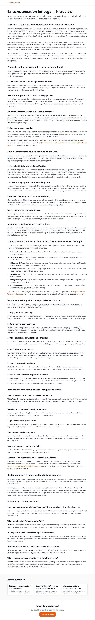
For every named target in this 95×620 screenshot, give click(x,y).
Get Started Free (48, 614)
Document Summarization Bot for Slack (54, 143)
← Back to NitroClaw (13, 3)
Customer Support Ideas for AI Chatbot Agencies (24, 466)
